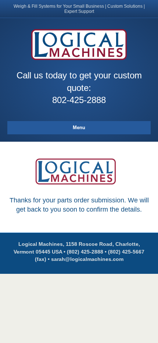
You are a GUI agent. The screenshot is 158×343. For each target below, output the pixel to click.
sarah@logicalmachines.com (87, 259)
